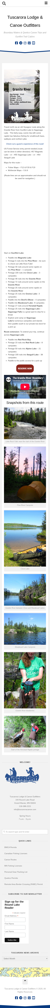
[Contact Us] (20, 43)
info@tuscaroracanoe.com (25, 809)
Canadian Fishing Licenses (15, 853)
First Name (9, 924)
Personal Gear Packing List (15, 872)
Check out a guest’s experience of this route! (25, 144)
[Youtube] (33, 43)
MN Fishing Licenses (13, 866)
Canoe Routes (10, 860)
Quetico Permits (11, 878)
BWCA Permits (10, 847)
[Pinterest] (29, 43)
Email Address (11, 916)
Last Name (9, 931)
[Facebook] (16, 43)
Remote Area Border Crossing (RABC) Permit (23, 884)
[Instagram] (25, 43)
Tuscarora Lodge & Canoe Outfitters (25, 21)
